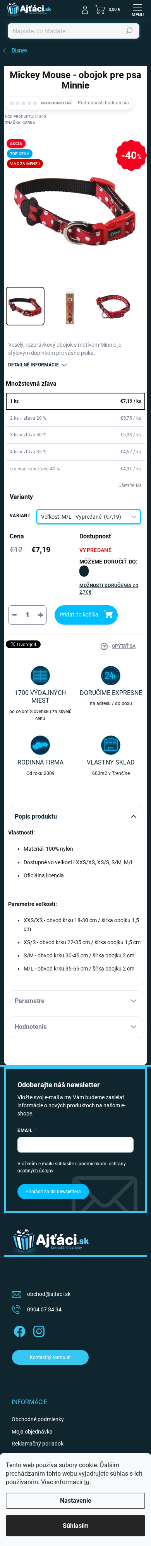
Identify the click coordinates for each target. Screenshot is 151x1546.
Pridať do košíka (79, 614)
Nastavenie (75, 1500)
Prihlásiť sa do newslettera (53, 1191)
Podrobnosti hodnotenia (103, 103)
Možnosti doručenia (108, 589)
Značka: (20, 123)
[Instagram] (38, 1330)
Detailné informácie (33, 365)
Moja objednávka (32, 1432)
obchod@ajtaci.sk (48, 1294)
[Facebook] (18, 1330)
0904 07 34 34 (44, 1309)
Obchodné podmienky (38, 1419)
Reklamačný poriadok (37, 1443)
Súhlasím (76, 1525)
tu (86, 1482)
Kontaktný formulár (50, 1357)
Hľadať (129, 31)
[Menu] (137, 9)
